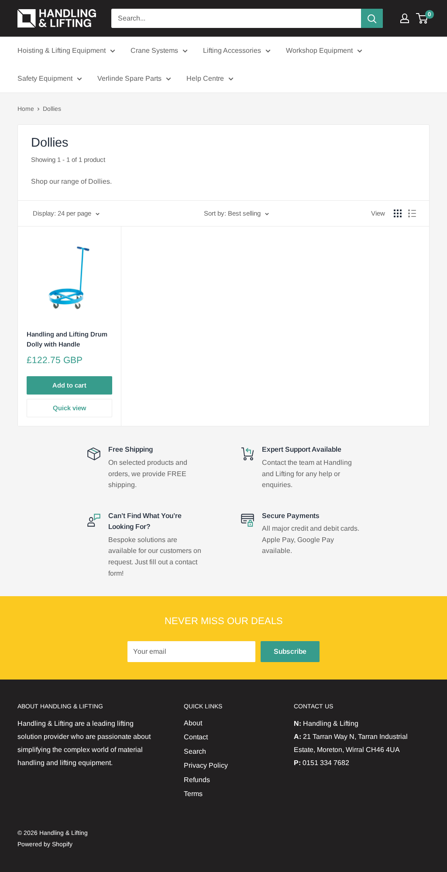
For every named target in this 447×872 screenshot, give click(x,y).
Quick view (69, 408)
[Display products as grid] (398, 213)
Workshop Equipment (319, 50)
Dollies (52, 108)
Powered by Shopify (44, 844)
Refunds (197, 779)
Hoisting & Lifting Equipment (61, 50)
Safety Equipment (44, 78)
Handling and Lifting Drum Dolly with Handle (67, 339)
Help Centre (205, 78)
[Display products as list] (412, 213)
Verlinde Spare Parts (129, 78)
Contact (196, 737)
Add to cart (69, 385)
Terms (193, 793)
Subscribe (290, 651)
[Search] (372, 18)
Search (195, 751)
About (193, 723)
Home (25, 108)
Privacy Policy (206, 765)
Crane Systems (154, 50)
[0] (422, 18)
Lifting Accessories (232, 50)
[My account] (404, 18)
